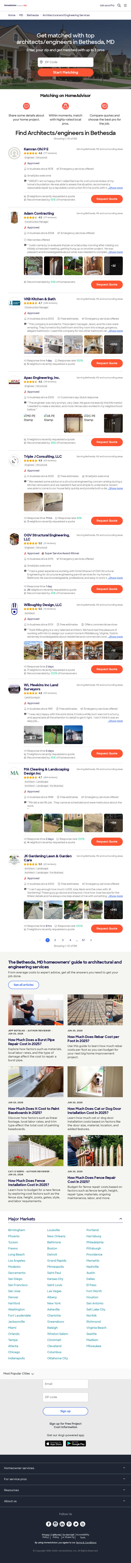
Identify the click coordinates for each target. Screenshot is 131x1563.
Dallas (90, 1279)
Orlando (14, 1334)
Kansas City (55, 1279)
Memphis (92, 1260)
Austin (90, 1273)
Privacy (45, 1536)
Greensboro (55, 1321)
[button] (33, 265)
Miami (12, 1328)
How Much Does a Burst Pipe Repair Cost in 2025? (31, 1042)
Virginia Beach (96, 1328)
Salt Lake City (95, 1309)
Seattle (91, 1334)
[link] (65, 153)
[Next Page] (91, 940)
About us (10, 1501)
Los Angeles (16, 1260)
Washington (16, 1309)
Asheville (53, 1309)
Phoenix (13, 1236)
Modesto (14, 1267)
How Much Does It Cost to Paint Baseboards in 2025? (33, 1111)
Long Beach (16, 1254)
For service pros (15, 1479)
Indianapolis (16, 1358)
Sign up (65, 1411)
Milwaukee (93, 1346)
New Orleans (56, 1236)
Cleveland (54, 1346)
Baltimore (54, 1242)
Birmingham (16, 1230)
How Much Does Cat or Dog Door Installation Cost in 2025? (94, 1111)
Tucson (13, 1242)
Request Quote (107, 199)
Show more (116, 187)
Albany (52, 1297)
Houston (92, 1297)
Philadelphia (95, 1242)
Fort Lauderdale (19, 1315)
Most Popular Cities (16, 1373)
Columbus (54, 1352)
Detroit (52, 1254)
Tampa (13, 1340)
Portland (92, 1230)
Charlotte (54, 1315)
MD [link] (21, 15)
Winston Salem (57, 1334)
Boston (52, 1248)
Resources (11, 1490)
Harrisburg (93, 1236)
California (56, 1536)
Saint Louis (54, 1285)
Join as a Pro (107, 5)
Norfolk (91, 1315)
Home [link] (11, 15)
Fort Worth (94, 1291)
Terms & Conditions (86, 1542)
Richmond (93, 1321)
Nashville (92, 1267)
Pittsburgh (93, 1248)
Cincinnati (54, 1340)
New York (54, 1303)
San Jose (14, 1291)
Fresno (13, 1248)
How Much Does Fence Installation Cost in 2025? (28, 1183)
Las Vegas (54, 1291)
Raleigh (52, 1328)
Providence (94, 1254)
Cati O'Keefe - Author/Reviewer (28, 1171)
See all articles (24, 985)
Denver (13, 1297)
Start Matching (65, 72)
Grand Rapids (56, 1260)
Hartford (14, 1303)
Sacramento (17, 1273)
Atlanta (13, 1346)
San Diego (15, 1279)
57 (83, 940)
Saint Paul (54, 1273)
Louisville (53, 1230)
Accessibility (82, 1536)
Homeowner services (19, 1468)
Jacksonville (16, 1321)
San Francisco (18, 1285)
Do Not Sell (68, 1536)
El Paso (91, 1285)
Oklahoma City (57, 1358)
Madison (92, 1340)
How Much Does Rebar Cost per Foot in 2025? (93, 1039)
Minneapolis (55, 1267)
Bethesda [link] (33, 15)
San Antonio (94, 1303)
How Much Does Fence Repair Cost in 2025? (92, 1180)
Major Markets (21, 1219)
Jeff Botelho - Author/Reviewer (29, 1030)
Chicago (14, 1352)
